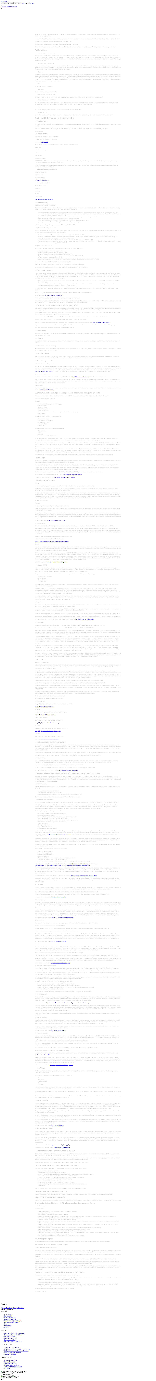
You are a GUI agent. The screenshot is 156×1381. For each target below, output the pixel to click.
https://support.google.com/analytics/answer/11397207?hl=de (84, 875)
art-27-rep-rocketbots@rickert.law (42, 180)
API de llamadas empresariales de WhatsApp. (17, 1349)
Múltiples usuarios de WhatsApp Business (16, 1351)
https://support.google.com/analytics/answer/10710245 (60, 834)
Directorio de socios (10, 1319)
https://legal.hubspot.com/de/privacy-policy (84, 619)
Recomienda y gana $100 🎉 (12, 1321)
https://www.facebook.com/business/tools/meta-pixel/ (57, 1003)
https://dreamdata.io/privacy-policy (58, 897)
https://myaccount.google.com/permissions (44, 371)
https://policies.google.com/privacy (58, 1030)
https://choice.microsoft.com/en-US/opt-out (44, 1054)
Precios (22, 3)
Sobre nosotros (8, 1314)
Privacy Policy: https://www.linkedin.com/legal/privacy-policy (48, 731)
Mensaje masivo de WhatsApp (13, 1352)
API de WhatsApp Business (12, 1347)
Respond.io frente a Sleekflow (13, 1335)
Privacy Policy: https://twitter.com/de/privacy (44, 706)
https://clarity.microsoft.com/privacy (58, 941)
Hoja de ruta (7, 1316)
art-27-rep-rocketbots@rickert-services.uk (44, 199)
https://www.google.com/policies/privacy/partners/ (64, 477)
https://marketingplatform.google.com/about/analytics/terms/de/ (48, 865)
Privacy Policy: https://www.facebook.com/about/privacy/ (47, 723)
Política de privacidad (10, 1360)
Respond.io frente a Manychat (12, 1341)
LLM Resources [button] (7, 1309)
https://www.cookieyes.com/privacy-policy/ (68, 770)
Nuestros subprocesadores (11, 1365)
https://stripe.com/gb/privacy (57, 1125)
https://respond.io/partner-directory (62, 1147)
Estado (6, 1327)
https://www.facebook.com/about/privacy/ (50, 739)
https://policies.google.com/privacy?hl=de (79, 863)
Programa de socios (9, 1317)
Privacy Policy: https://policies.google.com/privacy (45, 714)
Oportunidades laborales (11, 1322)
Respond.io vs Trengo (10, 1338)
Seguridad (7, 1368)
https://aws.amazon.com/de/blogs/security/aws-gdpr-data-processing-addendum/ (52, 541)
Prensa (6, 1324)
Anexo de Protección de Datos (13, 1366)
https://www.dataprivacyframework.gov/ (53, 295)
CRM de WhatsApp (10, 1354)
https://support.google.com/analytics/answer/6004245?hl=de (77, 865)
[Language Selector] (1, 5)
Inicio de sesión (12, 6)
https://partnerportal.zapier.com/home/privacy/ (57, 562)
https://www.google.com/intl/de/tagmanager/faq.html (62, 917)
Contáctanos (4, 6)
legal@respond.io (44, 142)
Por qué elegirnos (29, 3)
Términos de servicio (10, 1363)
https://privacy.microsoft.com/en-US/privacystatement (61, 1065)
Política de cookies (9, 1362)
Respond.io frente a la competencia (14, 1333)
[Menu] (1, 8)
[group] (78, 1309)
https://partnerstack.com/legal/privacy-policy (60, 1145)
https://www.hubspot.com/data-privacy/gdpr (60, 963)
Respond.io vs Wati (9, 1336)
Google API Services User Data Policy (80, 376)
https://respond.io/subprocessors (47, 389)
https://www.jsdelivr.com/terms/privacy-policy (56, 520)
